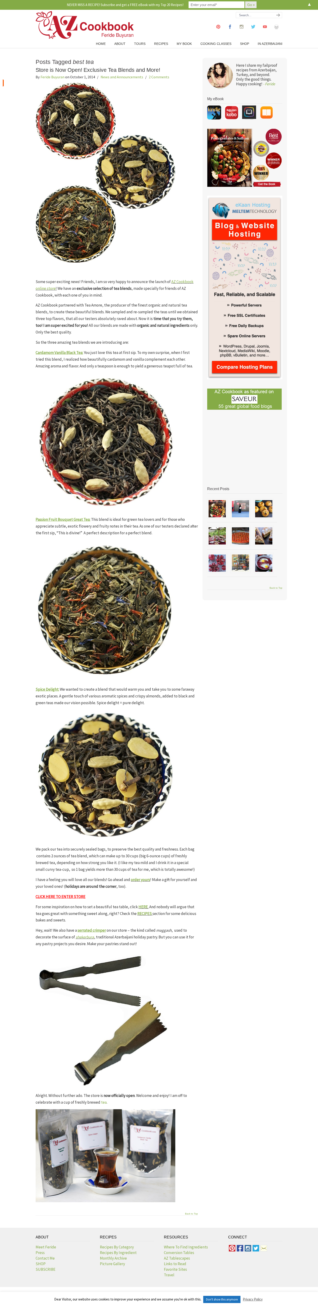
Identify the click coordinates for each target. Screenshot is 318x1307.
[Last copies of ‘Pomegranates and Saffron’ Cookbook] (240, 508)
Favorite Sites (175, 1269)
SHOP (41, 1263)
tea (104, 1102)
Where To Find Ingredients (186, 1247)
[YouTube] (265, 31)
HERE (143, 906)
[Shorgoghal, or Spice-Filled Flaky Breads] (263, 508)
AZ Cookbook (85, 25)
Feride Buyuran (52, 77)
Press (40, 1252)
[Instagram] (241, 31)
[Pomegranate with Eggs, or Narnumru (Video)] (263, 563)
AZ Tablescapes (177, 1258)
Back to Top (191, 1214)
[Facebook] (230, 31)
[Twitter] (253, 31)
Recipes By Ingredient (118, 1252)
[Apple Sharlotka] (263, 536)
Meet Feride (46, 1247)
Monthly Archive (113, 1258)
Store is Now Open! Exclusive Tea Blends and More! (98, 70)
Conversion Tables (179, 1252)
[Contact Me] (276, 31)
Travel (169, 1274)
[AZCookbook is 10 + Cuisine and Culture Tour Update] (240, 536)
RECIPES (144, 913)
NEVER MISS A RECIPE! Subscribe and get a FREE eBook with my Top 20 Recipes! (125, 5)
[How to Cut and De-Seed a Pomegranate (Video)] (217, 563)
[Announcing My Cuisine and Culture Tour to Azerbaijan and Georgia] (240, 563)
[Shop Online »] (3, 82)
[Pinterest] (218, 31)
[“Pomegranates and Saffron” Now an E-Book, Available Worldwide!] (217, 508)
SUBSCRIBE (45, 1269)
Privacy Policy (253, 1299)
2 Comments (159, 77)
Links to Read (175, 1263)
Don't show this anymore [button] (222, 1299)
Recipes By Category (117, 1247)
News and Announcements (122, 77)
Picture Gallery (112, 1263)
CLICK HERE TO (48, 896)
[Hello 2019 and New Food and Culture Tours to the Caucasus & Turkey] (217, 536)
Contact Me (45, 1258)
